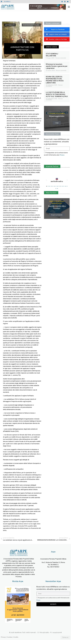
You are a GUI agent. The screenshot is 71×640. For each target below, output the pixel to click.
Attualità (36, 25)
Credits (15, 637)
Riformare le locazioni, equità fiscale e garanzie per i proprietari (56, 66)
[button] (69, 7)
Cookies (9, 637)
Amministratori (28, 25)
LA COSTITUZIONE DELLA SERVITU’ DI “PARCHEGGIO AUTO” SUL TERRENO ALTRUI (57, 94)
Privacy (62, 155)
